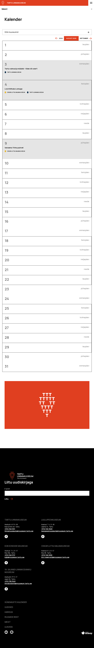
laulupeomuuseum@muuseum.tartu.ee (57, 531)
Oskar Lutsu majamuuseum (16, 92)
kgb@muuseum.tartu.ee (14, 557)
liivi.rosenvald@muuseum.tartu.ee (55, 557)
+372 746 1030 (46, 555)
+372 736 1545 (10, 581)
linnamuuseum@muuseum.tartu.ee (19, 531)
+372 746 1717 (10, 555)
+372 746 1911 (10, 529)
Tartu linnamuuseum (14, 72)
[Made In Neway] (87, 633)
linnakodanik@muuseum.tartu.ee (18, 583)
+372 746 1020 (46, 529)
